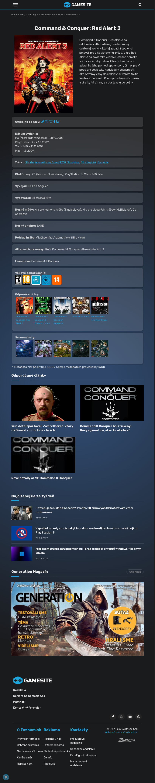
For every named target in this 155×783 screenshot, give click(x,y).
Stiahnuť (135, 571)
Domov (15, 14)
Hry (23, 14)
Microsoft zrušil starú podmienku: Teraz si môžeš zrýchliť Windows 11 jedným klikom (88, 550)
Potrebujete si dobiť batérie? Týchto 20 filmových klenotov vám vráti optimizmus (84, 510)
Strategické (88, 162)
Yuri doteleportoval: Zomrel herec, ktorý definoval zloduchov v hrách (42, 428)
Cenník (48, 757)
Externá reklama (54, 745)
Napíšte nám (25, 763)
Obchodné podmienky (57, 751)
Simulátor (73, 162)
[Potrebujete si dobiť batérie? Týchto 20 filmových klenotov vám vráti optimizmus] (21, 513)
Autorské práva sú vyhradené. (121, 732)
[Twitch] (58, 122)
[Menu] (15, 5)
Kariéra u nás (25, 757)
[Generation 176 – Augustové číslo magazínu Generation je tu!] (77, 619)
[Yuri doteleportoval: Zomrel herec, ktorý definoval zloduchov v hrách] (43, 403)
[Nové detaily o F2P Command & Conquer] (43, 455)
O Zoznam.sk (29, 730)
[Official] (47, 122)
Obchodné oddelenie (82, 749)
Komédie (102, 162)
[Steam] (43, 122)
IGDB (101, 367)
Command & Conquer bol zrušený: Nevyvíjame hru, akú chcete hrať (106, 428)
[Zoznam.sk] (128, 741)
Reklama (52, 730)
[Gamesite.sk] (77, 4)
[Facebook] (54, 122)
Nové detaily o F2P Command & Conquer (41, 478)
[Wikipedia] (51, 122)
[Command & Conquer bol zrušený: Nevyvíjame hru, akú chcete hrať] (112, 403)
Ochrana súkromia (28, 745)
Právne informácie (28, 739)
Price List (49, 763)
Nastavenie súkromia (30, 751)
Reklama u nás (52, 739)
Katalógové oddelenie (83, 755)
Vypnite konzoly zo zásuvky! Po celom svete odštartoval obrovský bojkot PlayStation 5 (87, 530)
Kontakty (79, 730)
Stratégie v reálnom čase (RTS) (45, 162)
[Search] (140, 5)
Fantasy (32, 14)
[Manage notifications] (6, 777)
